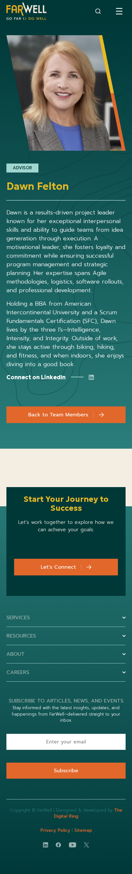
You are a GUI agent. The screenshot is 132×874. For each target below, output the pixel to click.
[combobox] (98, 11)
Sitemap (83, 830)
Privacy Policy (56, 830)
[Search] (98, 11)
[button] (119, 11)
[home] (26, 11)
